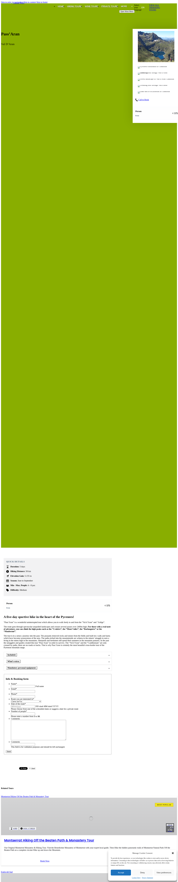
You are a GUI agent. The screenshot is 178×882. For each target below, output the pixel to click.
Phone (14, 694)
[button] (172, 853)
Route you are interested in (22, 699)
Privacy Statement (147, 878)
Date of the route (18, 704)
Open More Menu (126, 11)
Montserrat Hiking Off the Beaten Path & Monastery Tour (49, 840)
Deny (142, 872)
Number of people (19, 711)
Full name (40, 686)
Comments (15, 719)
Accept (121, 872)
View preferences (163, 872)
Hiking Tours (74, 6)
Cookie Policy (136, 878)
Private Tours (109, 6)
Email (14, 689)
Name (14, 684)
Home (61, 6)
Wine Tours (91, 6)
